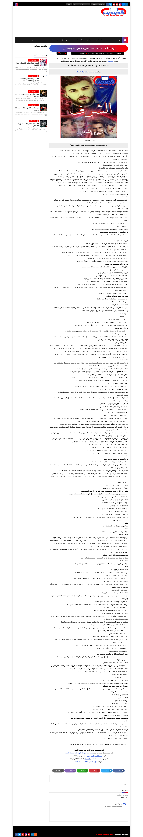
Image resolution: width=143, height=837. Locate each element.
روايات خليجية (53, 40)
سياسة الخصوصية (78, 4)
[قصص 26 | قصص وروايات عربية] (114, 12)
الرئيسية (101, 4)
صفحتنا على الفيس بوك (94, 755)
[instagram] (120, 4)
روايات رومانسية (115, 40)
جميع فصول (89, 753)
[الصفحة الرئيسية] (125, 40)
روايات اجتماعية (78, 40)
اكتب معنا (94, 4)
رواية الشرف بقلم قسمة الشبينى (75, 753)
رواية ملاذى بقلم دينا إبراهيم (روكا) (86, 761)
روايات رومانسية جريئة (81, 53)
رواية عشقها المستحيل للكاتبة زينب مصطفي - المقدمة (27, 95)
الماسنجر (87, 758)
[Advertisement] (50, 21)
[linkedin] (126, 4)
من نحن (69, 4)
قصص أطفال (65, 40)
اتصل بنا (87, 4)
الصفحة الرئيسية (100, 53)
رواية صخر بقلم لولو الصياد (86, 71)
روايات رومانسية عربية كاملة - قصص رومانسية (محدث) (29, 79)
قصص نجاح (90, 40)
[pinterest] (114, 4)
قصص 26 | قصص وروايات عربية (104, 834)
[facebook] (107, 4)
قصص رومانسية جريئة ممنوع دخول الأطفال (27, 64)
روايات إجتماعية (91, 53)
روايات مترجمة (102, 40)
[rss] (35, 834)
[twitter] (110, 4)
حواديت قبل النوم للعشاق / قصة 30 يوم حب (27, 108)
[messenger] (123, 4)
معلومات (42, 40)
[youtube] (117, 4)
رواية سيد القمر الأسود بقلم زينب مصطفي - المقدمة (28, 124)
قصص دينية (32, 40)
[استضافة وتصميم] (38, 834)
